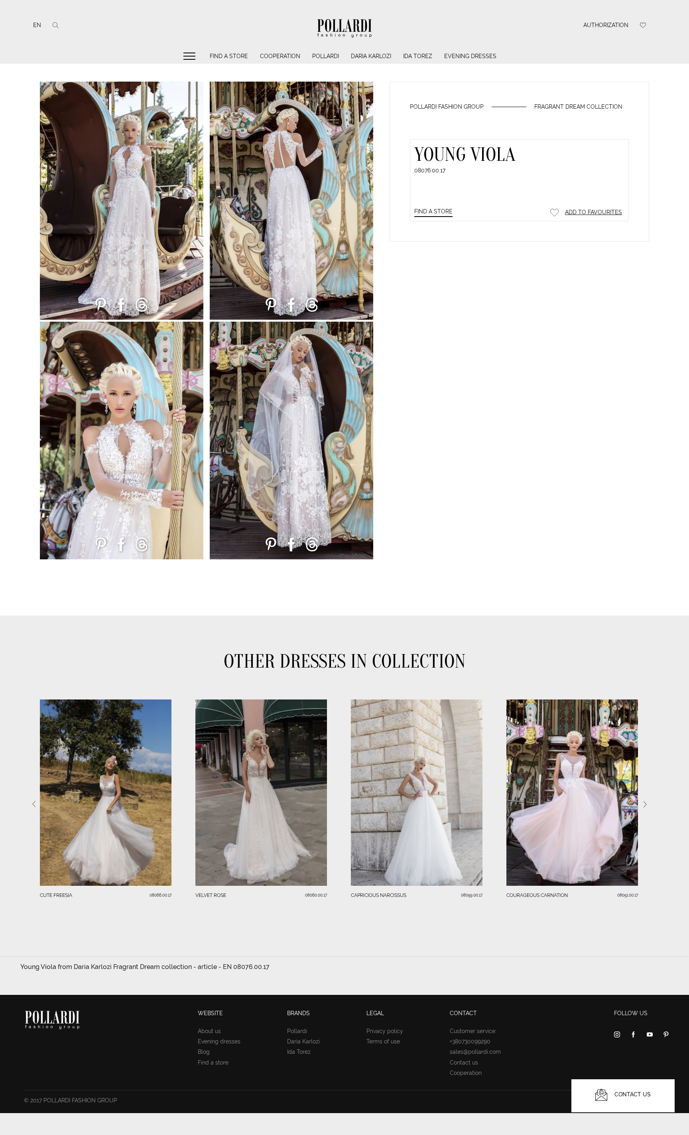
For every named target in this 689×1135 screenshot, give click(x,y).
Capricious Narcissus (378, 895)
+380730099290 (470, 1041)
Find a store (229, 56)
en (37, 25)
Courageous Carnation (537, 895)
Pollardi (325, 56)
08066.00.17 (160, 895)
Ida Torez (417, 56)
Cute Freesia (56, 895)
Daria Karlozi (371, 56)
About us (209, 1031)
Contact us (464, 1062)
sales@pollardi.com (475, 1052)
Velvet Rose (210, 895)
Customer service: (473, 1031)
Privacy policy (384, 1031)
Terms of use (383, 1041)
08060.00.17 (316, 895)
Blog (204, 1052)
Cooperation (280, 56)
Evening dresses (470, 56)
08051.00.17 (627, 895)
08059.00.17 (471, 895)
